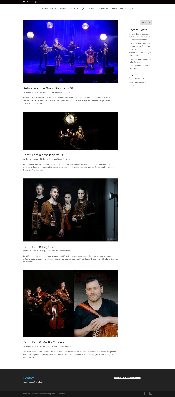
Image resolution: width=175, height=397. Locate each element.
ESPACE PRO (104, 9)
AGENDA (63, 9)
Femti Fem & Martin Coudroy (44, 342)
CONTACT (92, 9)
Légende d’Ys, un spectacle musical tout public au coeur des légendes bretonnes (139, 37)
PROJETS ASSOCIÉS (120, 9)
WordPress (38, 394)
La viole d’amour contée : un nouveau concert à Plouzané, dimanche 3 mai (140, 46)
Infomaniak (60, 394)
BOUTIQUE (74, 9)
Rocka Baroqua (32, 92)
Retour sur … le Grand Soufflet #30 (48, 88)
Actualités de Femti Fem (61, 92)
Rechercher (146, 22)
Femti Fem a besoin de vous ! (44, 155)
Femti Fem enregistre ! (39, 246)
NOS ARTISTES (48, 9)
